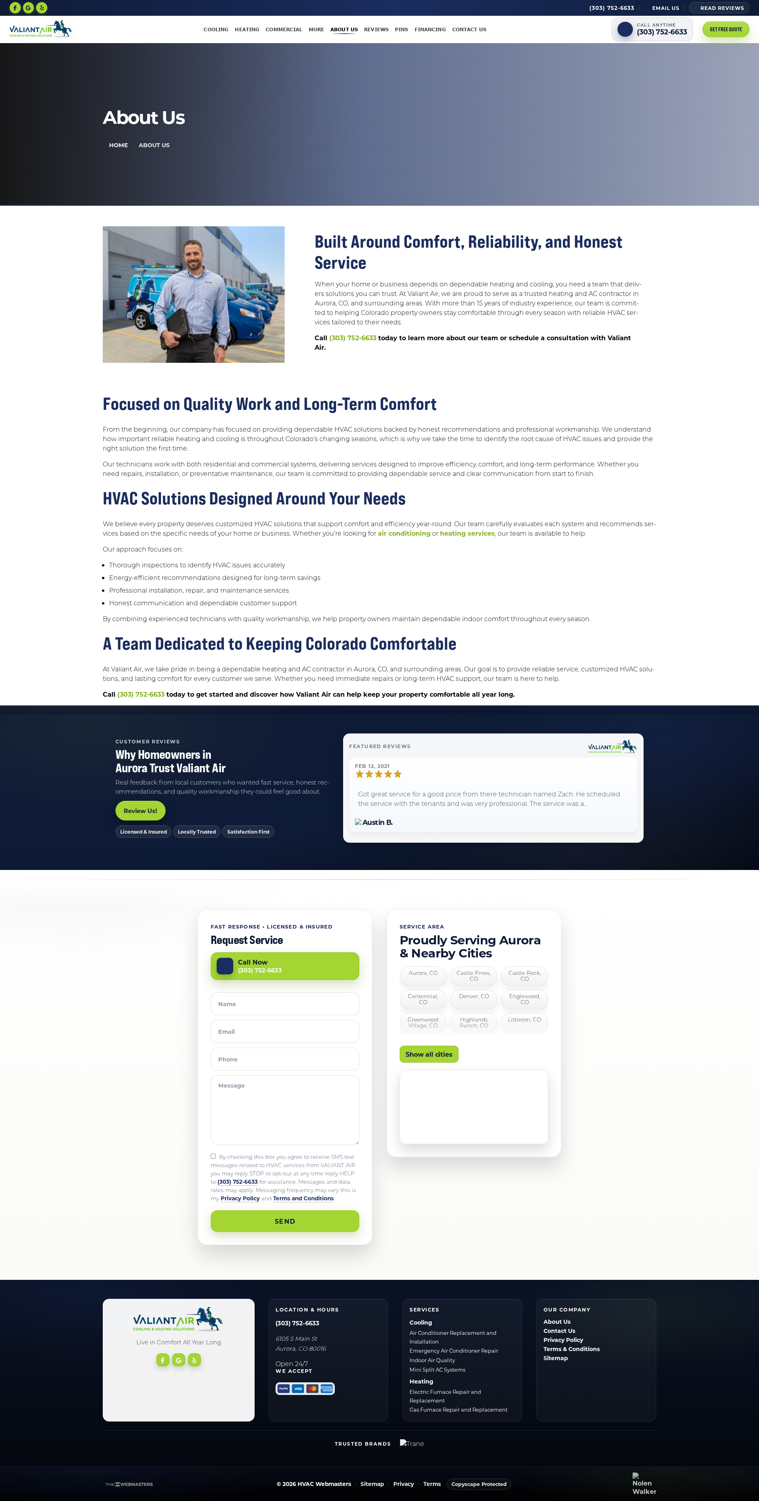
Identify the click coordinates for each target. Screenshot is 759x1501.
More (317, 29)
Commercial (284, 29)
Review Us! (140, 811)
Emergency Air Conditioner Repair (454, 1350)
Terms (432, 1484)
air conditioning (404, 533)
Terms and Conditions (303, 1198)
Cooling (216, 29)
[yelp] (41, 7)
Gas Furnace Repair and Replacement (459, 1409)
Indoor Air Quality (432, 1360)
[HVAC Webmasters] (129, 1484)
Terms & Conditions (572, 1349)
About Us (344, 29)
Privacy (403, 1484)
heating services (467, 533)
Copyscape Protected (479, 1484)
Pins (401, 29)
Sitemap (556, 1358)
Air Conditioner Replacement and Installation (453, 1337)
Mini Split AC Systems (437, 1369)
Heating (247, 29)
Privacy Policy (240, 1198)
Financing (430, 29)
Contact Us (469, 29)
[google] (28, 7)
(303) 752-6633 (352, 338)
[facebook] (15, 7)
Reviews (376, 29)
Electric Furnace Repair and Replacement (445, 1396)
